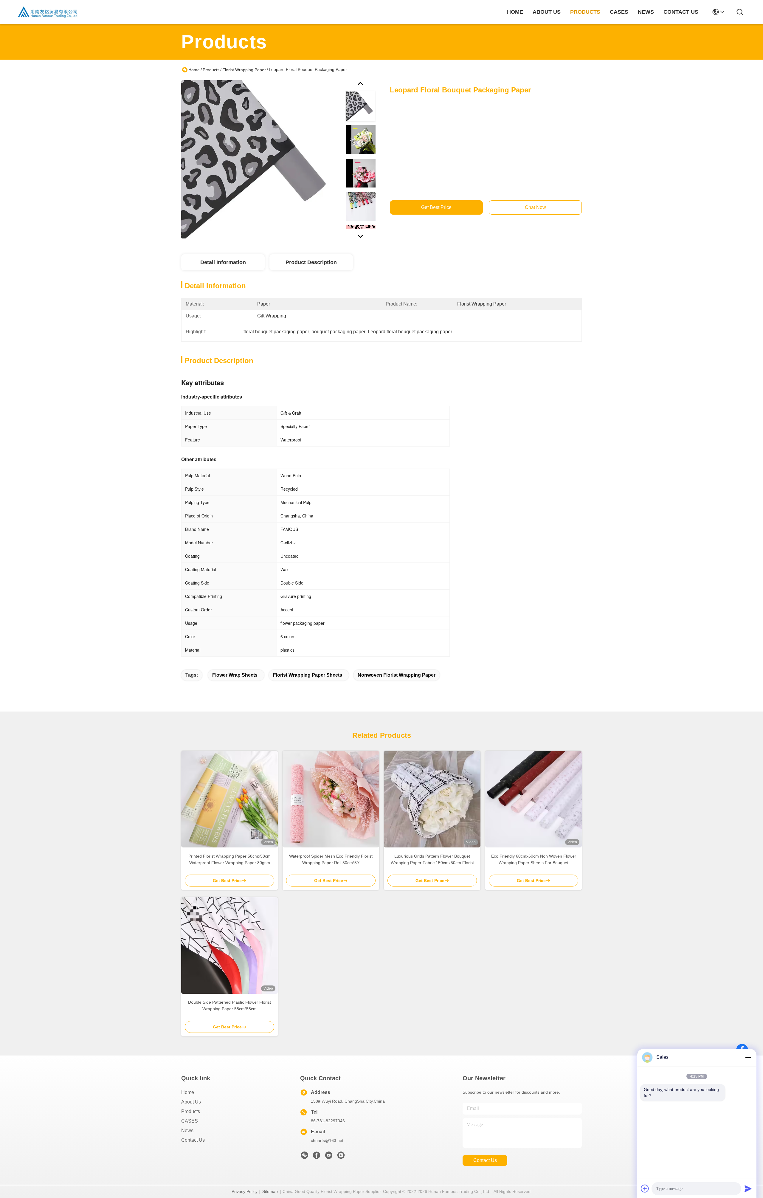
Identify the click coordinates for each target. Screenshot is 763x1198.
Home (515, 12)
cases (619, 12)
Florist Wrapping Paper (244, 69)
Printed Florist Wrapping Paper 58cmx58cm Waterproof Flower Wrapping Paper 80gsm (229, 859)
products (585, 12)
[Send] (748, 1188)
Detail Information (223, 262)
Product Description (311, 262)
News (187, 1130)
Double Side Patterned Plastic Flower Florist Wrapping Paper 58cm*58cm (229, 1005)
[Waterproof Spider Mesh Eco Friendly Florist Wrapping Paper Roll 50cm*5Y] (331, 799)
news (646, 12)
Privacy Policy (245, 1191)
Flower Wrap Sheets (235, 675)
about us (547, 12)
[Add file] (645, 1188)
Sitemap (270, 1191)
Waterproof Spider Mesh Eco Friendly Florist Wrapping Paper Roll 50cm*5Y (331, 859)
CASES (189, 1120)
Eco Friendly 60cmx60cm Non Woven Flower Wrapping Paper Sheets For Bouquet (533, 859)
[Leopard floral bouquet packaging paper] (260, 159)
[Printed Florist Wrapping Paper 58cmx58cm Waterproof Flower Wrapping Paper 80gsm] (229, 799)
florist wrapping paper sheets (307, 675)
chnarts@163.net (327, 1140)
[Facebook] (316, 1156)
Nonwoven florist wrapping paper (396, 675)
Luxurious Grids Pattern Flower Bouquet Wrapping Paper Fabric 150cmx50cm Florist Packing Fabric (432, 860)
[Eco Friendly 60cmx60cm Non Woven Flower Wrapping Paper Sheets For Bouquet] (533, 799)
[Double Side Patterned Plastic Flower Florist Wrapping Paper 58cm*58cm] (229, 945)
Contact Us (193, 1140)
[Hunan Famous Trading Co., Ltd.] (48, 12)
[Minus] (748, 1057)
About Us (191, 1101)
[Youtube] (329, 1156)
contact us (680, 12)
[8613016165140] (341, 1156)
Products (211, 69)
